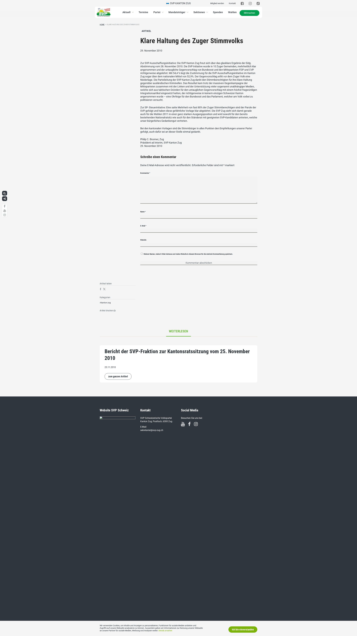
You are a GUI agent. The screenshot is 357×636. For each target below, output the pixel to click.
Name (143, 212)
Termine (143, 12)
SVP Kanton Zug (180, 3)
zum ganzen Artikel (118, 376)
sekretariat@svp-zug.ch (151, 430)
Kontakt (232, 3)
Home (102, 25)
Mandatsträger (176, 12)
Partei (156, 12)
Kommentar (145, 173)
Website (143, 240)
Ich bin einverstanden (243, 629)
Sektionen (199, 12)
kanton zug (106, 303)
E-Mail (143, 226)
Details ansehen (165, 630)
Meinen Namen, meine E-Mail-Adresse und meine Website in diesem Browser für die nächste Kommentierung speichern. (188, 254)
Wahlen (232, 12)
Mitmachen (249, 13)
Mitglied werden (217, 3)
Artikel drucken (107, 310)
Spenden (218, 12)
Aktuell (126, 12)
